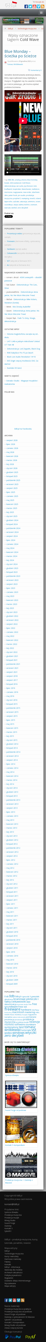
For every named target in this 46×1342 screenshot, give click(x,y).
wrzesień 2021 (12, 668)
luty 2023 (10, 608)
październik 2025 (13, 480)
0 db (6, 996)
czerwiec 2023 (12, 592)
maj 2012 (10, 868)
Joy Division (28, 186)
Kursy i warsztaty (11, 1256)
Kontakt (7, 1264)
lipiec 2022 (10, 628)
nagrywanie (17, 192)
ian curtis (19, 186)
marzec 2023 (11, 604)
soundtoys (8, 204)
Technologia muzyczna (14, 1253)
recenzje (34, 1022)
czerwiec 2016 (12, 692)
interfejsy (35, 1010)
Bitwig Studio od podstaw (15, 1325)
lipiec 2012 (10, 860)
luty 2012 (10, 880)
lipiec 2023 (10, 588)
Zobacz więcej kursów (13, 1328)
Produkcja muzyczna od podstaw (18, 1311)
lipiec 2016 (10, 688)
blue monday (32, 180)
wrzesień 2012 (12, 852)
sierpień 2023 (12, 584)
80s (13, 180)
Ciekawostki (12, 253)
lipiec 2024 (10, 540)
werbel (14, 208)
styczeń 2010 (11, 976)
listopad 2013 (12, 796)
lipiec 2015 (10, 720)
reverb (32, 198)
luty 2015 (10, 736)
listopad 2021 (12, 660)
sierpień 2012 (12, 856)
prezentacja (9, 1019)
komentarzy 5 (36, 70)
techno (27, 204)
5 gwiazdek (34, 996)
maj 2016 (10, 696)
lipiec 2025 (10, 492)
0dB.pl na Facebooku (23, 429)
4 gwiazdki (25, 997)
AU (8, 265)
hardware (26, 1009)
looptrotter (17, 189)
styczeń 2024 (11, 564)
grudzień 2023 (12, 568)
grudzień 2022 (12, 616)
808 (9, 180)
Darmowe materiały (12, 1259)
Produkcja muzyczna (13, 1215)
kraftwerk (8, 189)
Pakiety (7, 1262)
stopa (16, 204)
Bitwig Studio (9, 1220)
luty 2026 (10, 464)
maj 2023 (10, 596)
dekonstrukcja (10, 186)
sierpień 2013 (12, 808)
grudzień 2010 (12, 932)
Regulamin (8, 1278)
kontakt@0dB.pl (11, 1204)
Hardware (11, 249)
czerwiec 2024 (12, 544)
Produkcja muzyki (11, 1217)
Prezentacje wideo (14, 233)
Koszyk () (39, 2)
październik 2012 (13, 848)
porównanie (31, 1017)
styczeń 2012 (11, 884)
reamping (25, 198)
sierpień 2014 (12, 760)
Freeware (11, 241)
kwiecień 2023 (12, 600)
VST (8, 261)
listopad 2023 (12, 572)
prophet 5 (17, 198)
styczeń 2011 (11, 928)
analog (17, 180)
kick (35, 186)
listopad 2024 (12, 524)
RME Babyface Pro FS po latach (20, 353)
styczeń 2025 (11, 516)
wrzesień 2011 (12, 896)
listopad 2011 (12, 892)
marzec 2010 (11, 968)
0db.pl (18, 996)
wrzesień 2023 (12, 580)
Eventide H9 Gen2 (14, 368)
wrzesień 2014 (12, 756)
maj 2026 (10, 452)
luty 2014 (10, 784)
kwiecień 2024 (12, 552)
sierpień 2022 (12, 624)
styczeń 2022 (11, 652)
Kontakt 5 (8, 1228)
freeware (12, 1009)
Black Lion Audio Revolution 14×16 (21, 357)
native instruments (19, 1017)
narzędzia (8, 1017)
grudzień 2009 (12, 980)
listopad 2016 (12, 684)
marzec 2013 (11, 828)
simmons (31, 201)
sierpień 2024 (12, 536)
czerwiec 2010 (12, 956)
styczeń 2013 (11, 836)
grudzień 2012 (12, 840)
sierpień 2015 (12, 716)
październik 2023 (13, 576)
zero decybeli (23, 208)
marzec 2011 (11, 920)
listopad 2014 (12, 748)
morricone (8, 192)
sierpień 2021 (12, 672)
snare (38, 201)
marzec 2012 (11, 876)
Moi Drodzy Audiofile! (21, 306)
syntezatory (11, 1027)
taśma (21, 204)
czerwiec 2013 (12, 816)
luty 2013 (10, 832)
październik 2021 (13, 664)
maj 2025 (10, 500)
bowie (6, 183)
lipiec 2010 (10, 952)
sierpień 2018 (12, 676)
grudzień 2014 (12, 744)
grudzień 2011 (12, 888)
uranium (33, 204)
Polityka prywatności (12, 1275)
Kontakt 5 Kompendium (15, 1145)
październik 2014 (13, 752)
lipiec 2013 (10, 812)
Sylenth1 (8, 1231)
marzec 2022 (11, 644)
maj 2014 (10, 772)
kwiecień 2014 (12, 776)
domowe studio (22, 1004)
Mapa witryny (10, 1286)
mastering (30, 1012)
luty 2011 (10, 924)
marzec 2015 (11, 732)
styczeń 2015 (11, 740)
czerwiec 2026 (12, 448)
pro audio (21, 195)
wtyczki (30, 1032)
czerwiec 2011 (12, 908)
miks (37, 1012)
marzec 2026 (11, 460)
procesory (18, 1019)
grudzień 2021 (12, 656)
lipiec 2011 (10, 904)
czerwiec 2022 (12, 632)
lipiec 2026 (10, 444)
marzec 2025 (11, 508)
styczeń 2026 (11, 468)
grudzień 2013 (12, 792)
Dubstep (8, 1226)
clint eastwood (15, 183)
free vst (22, 1006)
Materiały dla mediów (13, 1270)
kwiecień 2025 (12, 504)
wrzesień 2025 (12, 484)
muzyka (24, 1015)
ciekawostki (18, 1001)
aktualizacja (8, 999)
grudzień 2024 (12, 520)
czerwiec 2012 (12, 864)
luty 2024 (10, 560)
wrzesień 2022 (12, 620)
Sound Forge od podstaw (15, 1110)
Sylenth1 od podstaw (13, 1319)
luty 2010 (10, 972)
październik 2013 (13, 800)
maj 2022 (10, 636)
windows (18, 1033)
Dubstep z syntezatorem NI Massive (19, 1317)
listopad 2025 (12, 476)
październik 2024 (13, 528)
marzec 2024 (11, 556)
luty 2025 (10, 512)
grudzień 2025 (12, 472)
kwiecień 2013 (12, 824)
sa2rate (16, 201)
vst (33, 1029)
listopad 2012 (12, 844)
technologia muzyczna (27, 28)
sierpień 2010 (12, 948)
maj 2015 (10, 724)
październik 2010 (13, 940)
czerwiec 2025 (12, 496)
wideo (8, 1033)
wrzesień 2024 (12, 532)
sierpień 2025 (12, 488)
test (21, 1027)
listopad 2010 (12, 936)
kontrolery (8, 1012)
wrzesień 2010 (12, 944)
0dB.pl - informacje (12, 1267)
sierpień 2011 (12, 900)
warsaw (7, 208)
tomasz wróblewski (19, 1028)
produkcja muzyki (22, 1022)
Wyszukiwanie (10, 1283)
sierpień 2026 (12, 440)
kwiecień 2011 (12, 916)
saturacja (23, 201)
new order (27, 192)
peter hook (13, 195)
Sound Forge (9, 1223)
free (30, 1004)
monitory (18, 1015)
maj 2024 (10, 548)
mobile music (9, 1015)
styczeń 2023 (11, 612)
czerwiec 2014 (12, 768)
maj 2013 (10, 820)
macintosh (18, 1012)
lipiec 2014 (10, 764)
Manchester (26, 189)
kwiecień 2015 (12, 728)
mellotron (35, 189)
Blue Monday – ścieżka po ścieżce (20, 53)
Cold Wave (26, 183)
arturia (23, 180)
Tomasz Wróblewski (15, 64)
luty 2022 (10, 648)
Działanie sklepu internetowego (17, 1280)
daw (28, 1001)
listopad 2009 (12, 984)
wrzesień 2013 (12, 804)
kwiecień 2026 (12, 456)
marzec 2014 (11, 780)
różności (9, 1024)
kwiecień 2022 (12, 640)
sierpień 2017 (12, 680)
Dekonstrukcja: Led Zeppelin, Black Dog (23, 348)
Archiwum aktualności (13, 1272)
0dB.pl (10, 28)
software (20, 1024)
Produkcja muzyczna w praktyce (17, 1309)
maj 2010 (10, 960)
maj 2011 (10, 912)
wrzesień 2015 (12, 712)
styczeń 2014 (11, 788)
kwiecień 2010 (12, 964)
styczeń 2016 (11, 700)
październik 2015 (13, 708)
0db (12, 996)
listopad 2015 (12, 704)
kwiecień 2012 (12, 872)
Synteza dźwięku (12, 1075)
